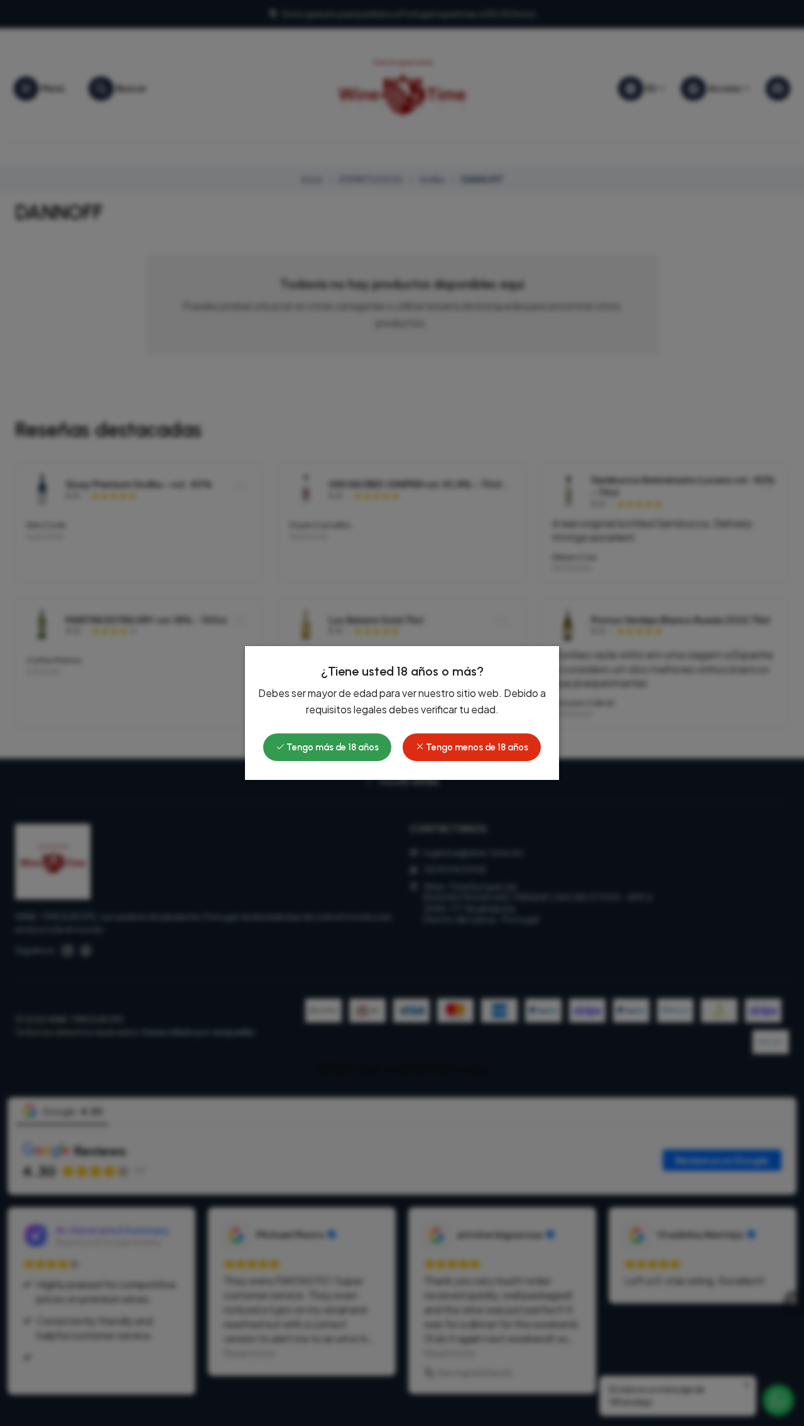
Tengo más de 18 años (332, 747)
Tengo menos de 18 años (476, 747)
